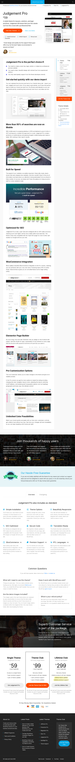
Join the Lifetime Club (61, 685)
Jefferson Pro (44, 724)
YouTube (56, 759)
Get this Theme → (12, 30)
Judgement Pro (65, 5)
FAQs (45, 573)
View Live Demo (30, 30)
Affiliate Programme (9, 733)
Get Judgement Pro (14, 685)
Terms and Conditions (9, 736)
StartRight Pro (44, 740)
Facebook (48, 759)
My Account (41, 759)
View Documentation (64, 122)
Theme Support (44, 743)
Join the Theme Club (64, 99)
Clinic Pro (56, 5)
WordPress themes (14, 5)
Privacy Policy (7, 739)
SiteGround (28, 585)
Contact (62, 759)
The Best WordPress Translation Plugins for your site (27, 735)
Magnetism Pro (44, 730)
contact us (52, 573)
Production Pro (47, 5)
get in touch (48, 589)
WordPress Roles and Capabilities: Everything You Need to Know (28, 741)
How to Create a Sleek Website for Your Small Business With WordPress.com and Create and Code (28, 727)
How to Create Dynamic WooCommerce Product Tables (28, 748)
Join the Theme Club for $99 (37, 685)
